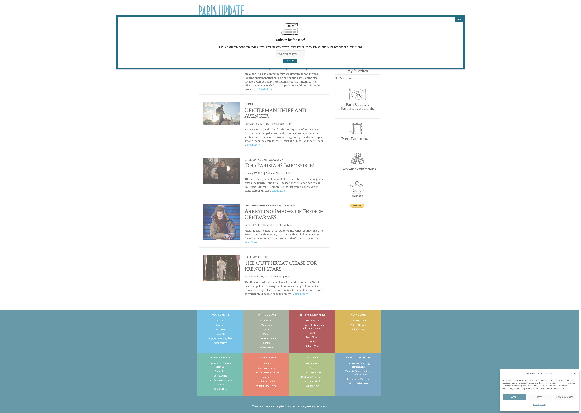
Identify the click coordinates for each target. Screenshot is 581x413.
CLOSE (459, 19)
